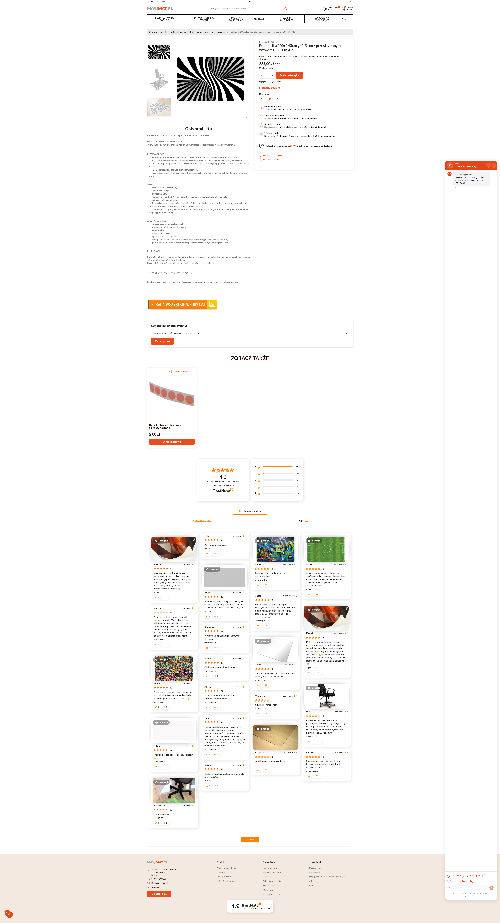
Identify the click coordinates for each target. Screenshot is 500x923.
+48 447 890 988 (158, 879)
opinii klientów (223, 481)
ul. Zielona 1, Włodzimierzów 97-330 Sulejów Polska (164, 872)
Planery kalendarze (286, 19)
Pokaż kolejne (250, 839)
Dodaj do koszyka (289, 75)
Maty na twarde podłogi (164, 19)
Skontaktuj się (159, 893)
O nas (265, 876)
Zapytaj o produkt (271, 159)
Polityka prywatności (272, 872)
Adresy (312, 881)
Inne (343, 19)
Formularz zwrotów (271, 894)
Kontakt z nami (269, 885)
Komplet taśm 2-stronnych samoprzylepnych (165, 426)
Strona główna (155, 31)
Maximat (155, 887)
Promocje (221, 872)
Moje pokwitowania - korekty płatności (327, 876)
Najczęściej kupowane (227, 881)
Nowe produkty (224, 876)
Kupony (312, 885)
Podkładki (259, 19)
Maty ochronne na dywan (204, 19)
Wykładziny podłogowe (322, 19)
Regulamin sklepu (271, 867)
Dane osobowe (316, 867)
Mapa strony (268, 890)
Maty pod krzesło (198, 31)
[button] (347, 9)
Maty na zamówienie (236, 19)
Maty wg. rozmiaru (218, 31)
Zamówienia (314, 872)
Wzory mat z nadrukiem (227, 867)
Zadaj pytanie (162, 341)
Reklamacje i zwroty (272, 881)
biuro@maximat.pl (159, 883)
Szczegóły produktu (304, 87)
